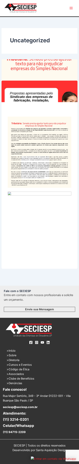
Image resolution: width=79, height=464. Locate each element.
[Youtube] (42, 342)
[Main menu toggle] (71, 8)
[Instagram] (36, 342)
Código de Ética (19, 369)
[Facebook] (31, 342)
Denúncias (15, 383)
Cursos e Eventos (20, 364)
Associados (16, 374)
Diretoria (14, 360)
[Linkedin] (48, 342)
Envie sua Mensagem (39, 309)
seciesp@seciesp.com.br (20, 407)
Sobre (12, 355)
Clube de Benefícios (21, 378)
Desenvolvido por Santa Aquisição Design (39, 450)
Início (12, 350)
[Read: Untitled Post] (39, 80)
